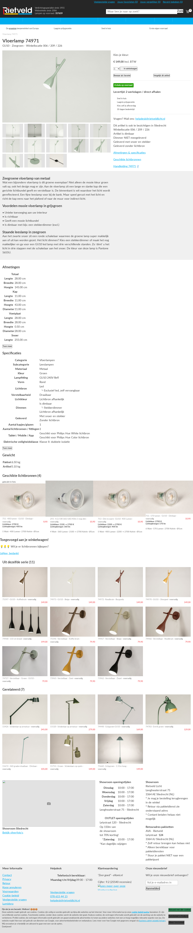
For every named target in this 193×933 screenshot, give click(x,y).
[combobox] (141, 11)
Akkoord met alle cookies (180, 910)
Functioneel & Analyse (178, 916)
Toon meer (7, 346)
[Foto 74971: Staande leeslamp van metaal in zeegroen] (56, 86)
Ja (1, 553)
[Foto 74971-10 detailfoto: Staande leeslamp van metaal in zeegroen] (100, 145)
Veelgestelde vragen (14, 899)
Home (6, 19)
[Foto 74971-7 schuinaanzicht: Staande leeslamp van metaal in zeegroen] (34, 145)
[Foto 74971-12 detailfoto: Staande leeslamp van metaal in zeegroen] (34, 160)
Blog (175, 19)
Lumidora (7, 904)
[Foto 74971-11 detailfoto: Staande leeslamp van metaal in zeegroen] (12, 160)
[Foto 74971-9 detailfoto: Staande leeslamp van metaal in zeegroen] (78, 145)
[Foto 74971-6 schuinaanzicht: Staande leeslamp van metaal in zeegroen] (12, 145)
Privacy (6, 879)
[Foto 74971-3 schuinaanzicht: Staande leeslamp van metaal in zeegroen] (56, 130)
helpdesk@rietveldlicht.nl (150, 119)
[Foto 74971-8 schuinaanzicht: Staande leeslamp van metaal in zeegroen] (56, 145)
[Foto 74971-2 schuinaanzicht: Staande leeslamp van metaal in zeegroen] (34, 130)
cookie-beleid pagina (140, 912)
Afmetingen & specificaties (129, 153)
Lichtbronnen (134, 19)
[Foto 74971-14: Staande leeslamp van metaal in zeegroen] (12, 130)
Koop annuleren (11, 887)
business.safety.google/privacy (152, 921)
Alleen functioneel (176, 922)
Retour (6, 883)
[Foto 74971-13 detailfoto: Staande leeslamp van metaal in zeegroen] (56, 160)
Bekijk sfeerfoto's (12, 832)
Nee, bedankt (11, 553)
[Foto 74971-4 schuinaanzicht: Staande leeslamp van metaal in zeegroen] (78, 130)
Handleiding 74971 (124, 166)
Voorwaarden (10, 891)
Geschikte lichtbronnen (127, 159)
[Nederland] (187, 3)
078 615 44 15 (59, 896)
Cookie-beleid (10, 895)
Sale (157, 19)
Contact (7, 875)
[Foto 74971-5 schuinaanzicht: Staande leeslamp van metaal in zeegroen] (100, 130)
